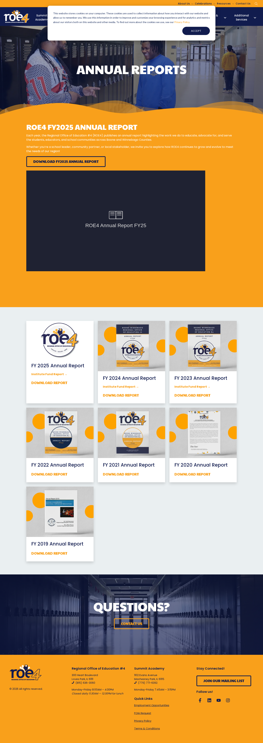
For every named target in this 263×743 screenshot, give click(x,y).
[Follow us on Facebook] (200, 700)
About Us (184, 3)
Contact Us (243, 3)
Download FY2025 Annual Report (66, 161)
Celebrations (203, 3)
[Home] (17, 16)
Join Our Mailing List (223, 680)
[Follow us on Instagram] (228, 700)
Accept (196, 30)
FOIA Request (142, 713)
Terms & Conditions (147, 728)
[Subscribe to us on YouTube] (218, 700)
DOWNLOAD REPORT (49, 382)
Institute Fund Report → (121, 387)
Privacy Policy (181, 22)
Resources (224, 3)
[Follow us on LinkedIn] (209, 700)
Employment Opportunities (151, 705)
